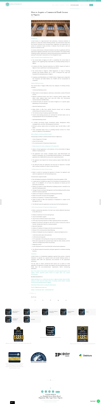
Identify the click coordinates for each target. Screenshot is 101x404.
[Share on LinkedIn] (58, 300)
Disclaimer (55, 401)
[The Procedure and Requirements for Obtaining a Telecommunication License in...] (1, 202)
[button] (98, 401)
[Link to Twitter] (88, 1)
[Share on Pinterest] (50, 300)
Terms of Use (51, 401)
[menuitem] (53, 5)
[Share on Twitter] (43, 300)
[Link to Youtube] (95, 1)
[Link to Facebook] (92, 1)
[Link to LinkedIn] (90, 1)
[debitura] (86, 356)
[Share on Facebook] (35, 300)
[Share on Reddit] (66, 300)
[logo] (13, 5)
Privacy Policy (46, 401)
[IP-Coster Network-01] (62, 354)
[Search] (95, 5)
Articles (33, 16)
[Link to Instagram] (93, 1)
